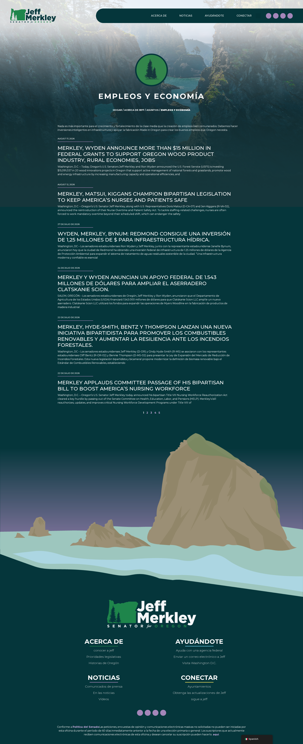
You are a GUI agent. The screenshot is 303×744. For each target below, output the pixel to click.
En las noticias (104, 692)
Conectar (244, 15)
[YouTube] (283, 15)
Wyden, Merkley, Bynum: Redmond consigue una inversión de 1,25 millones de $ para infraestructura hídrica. (144, 237)
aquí (216, 734)
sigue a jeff (199, 699)
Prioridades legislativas (103, 656)
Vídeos (104, 699)
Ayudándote (214, 15)
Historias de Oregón (104, 663)
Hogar (117, 110)
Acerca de (159, 15)
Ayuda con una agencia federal (199, 650)
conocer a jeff (104, 650)
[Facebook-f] (268, 15)
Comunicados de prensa (103, 686)
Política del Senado (86, 726)
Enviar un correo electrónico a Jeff (199, 656)
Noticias (185, 15)
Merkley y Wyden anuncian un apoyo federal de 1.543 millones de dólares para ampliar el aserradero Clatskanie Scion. (137, 283)
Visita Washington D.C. (199, 663)
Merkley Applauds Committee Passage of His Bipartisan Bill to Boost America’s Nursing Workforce (141, 385)
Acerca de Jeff (134, 110)
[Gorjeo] (290, 15)
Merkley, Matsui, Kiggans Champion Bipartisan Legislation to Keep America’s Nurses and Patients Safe (144, 197)
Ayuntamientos (199, 686)
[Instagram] (275, 15)
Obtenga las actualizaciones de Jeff (199, 692)
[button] (258, 15)
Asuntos (152, 110)
